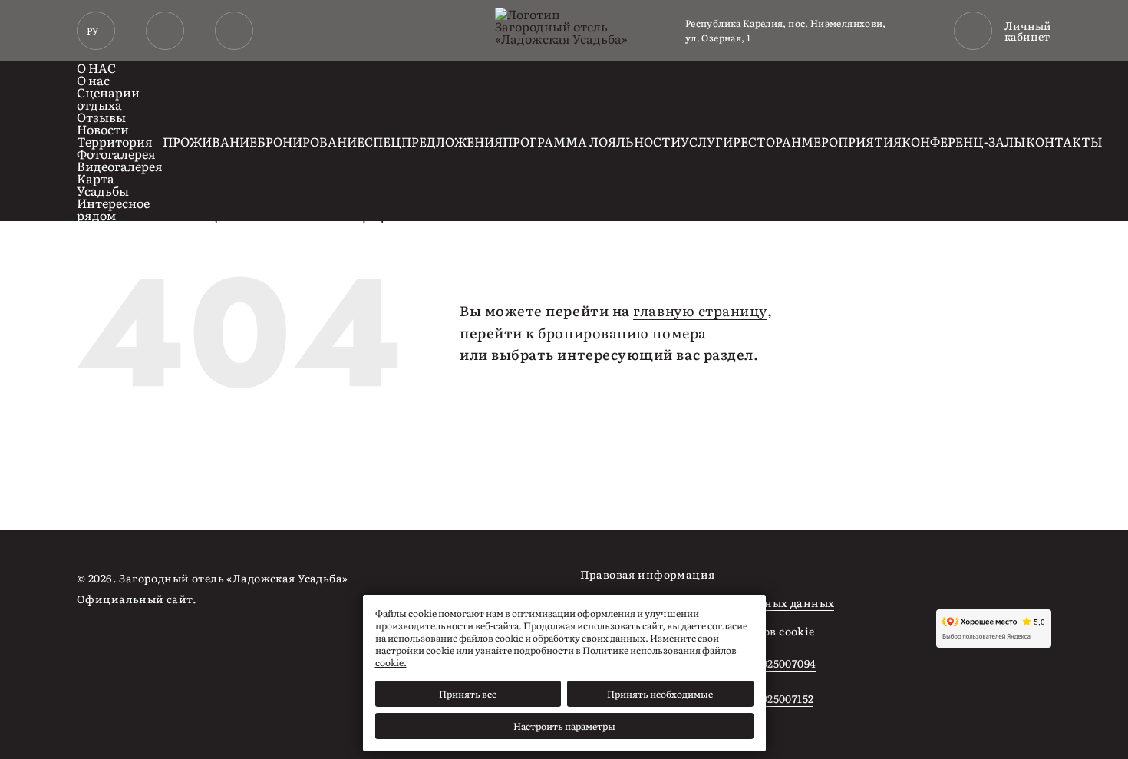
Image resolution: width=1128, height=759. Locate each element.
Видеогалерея (120, 166)
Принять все (467, 694)
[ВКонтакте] (445, 580)
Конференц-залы (964, 141)
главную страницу (700, 310)
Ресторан (767, 141)
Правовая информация (647, 574)
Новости (103, 129)
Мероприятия (851, 141)
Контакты (1064, 141)
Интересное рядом (113, 208)
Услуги (707, 141)
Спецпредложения (433, 141)
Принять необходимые (660, 694)
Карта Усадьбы (103, 184)
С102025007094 (776, 663)
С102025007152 (774, 698)
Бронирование (310, 141)
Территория (115, 141)
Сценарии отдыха (108, 98)
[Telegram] (482, 580)
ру (93, 31)
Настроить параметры (564, 726)
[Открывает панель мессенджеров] (165, 31)
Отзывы (101, 116)
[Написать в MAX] (234, 31)
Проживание (210, 141)
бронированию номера (622, 333)
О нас (96, 67)
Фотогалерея (116, 153)
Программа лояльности (592, 141)
